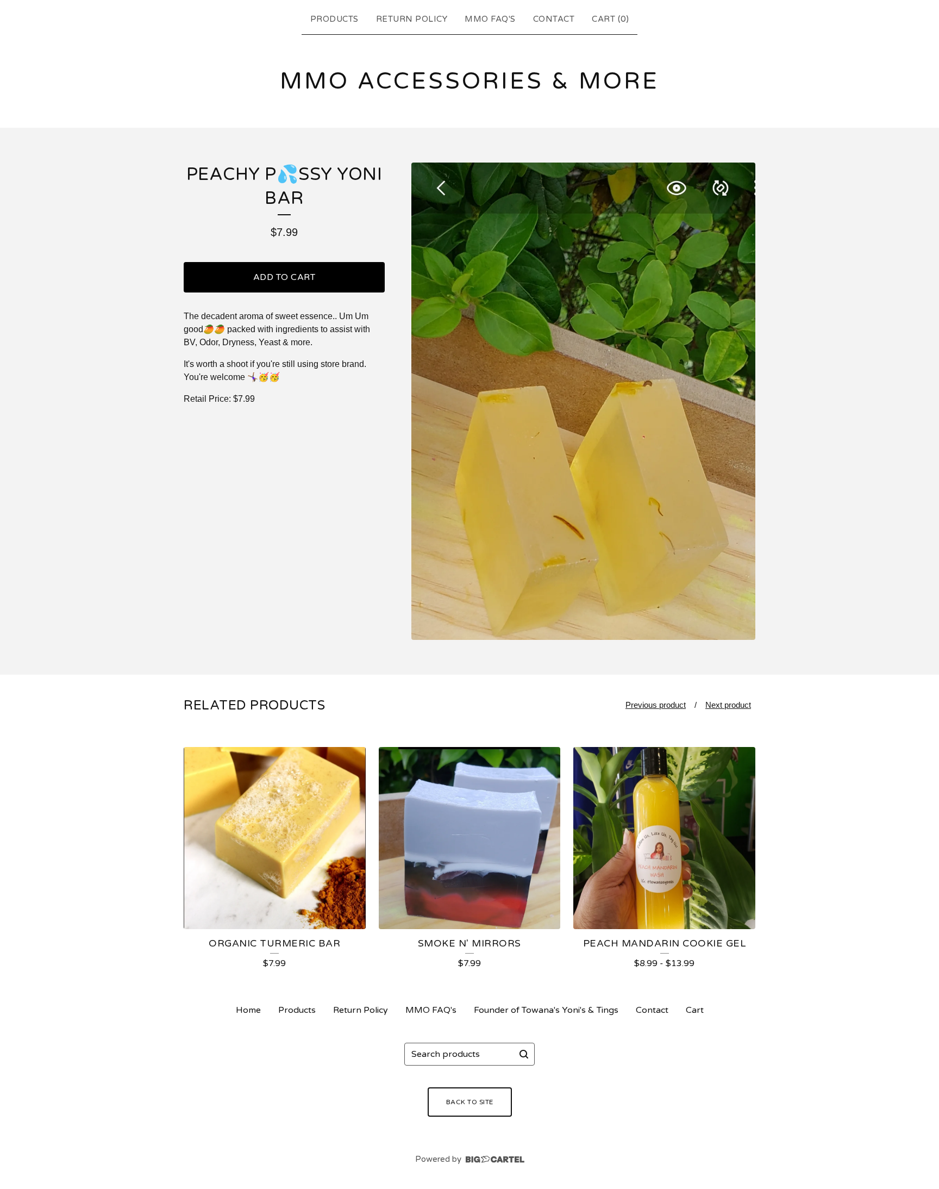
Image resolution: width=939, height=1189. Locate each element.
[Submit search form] (523, 1054)
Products (334, 19)
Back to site (469, 1102)
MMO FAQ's (490, 19)
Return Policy (412, 19)
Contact (554, 19)
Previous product (655, 704)
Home (248, 1010)
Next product (728, 704)
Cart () (610, 19)
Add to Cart (284, 277)
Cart (695, 1010)
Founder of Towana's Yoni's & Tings (546, 1010)
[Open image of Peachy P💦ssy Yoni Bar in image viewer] (583, 401)
